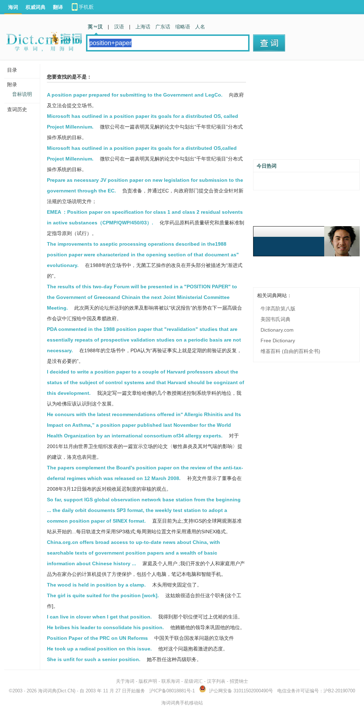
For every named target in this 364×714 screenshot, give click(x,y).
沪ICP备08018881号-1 (172, 690)
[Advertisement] (306, 112)
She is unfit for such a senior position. (93, 659)
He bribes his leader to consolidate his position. (105, 627)
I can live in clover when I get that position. (99, 617)
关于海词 (125, 681)
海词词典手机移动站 (182, 702)
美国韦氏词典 (275, 319)
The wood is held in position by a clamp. (96, 585)
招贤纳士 (239, 681)
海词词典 (47, 690)
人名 (200, 26)
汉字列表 (216, 681)
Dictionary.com (277, 330)
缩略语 (182, 26)
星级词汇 (193, 681)
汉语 (119, 26)
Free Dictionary (278, 340)
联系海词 (170, 681)
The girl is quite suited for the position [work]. (103, 595)
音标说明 (22, 94)
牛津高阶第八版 (278, 308)
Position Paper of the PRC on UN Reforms (97, 638)
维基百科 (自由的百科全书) (290, 351)
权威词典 (36, 7)
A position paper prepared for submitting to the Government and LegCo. (135, 95)
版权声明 (148, 681)
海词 (13, 7)
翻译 (58, 7)
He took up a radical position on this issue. (99, 649)
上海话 (142, 26)
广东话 (162, 26)
